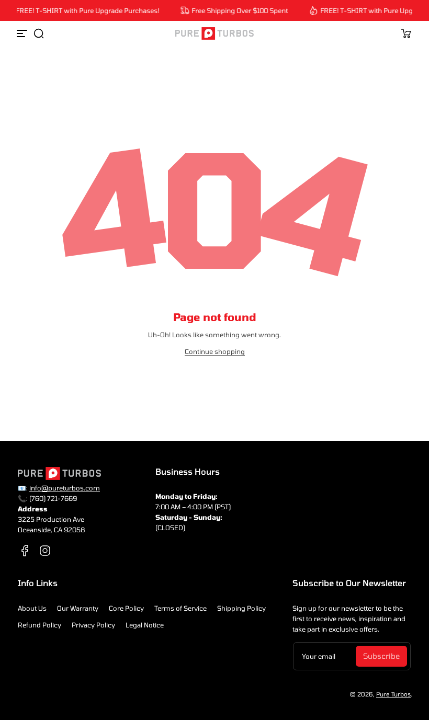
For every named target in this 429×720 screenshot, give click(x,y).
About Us (32, 608)
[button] (38, 33)
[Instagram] (45, 550)
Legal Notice (145, 625)
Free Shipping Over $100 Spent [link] (237, 10)
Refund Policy (39, 625)
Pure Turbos (393, 694)
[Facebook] (25, 550)
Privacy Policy (93, 625)
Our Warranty (77, 608)
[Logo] (214, 33)
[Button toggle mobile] (23, 33)
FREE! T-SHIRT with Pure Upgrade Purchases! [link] (84, 10)
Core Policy (126, 608)
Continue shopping (215, 351)
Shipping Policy (241, 608)
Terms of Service (180, 608)
